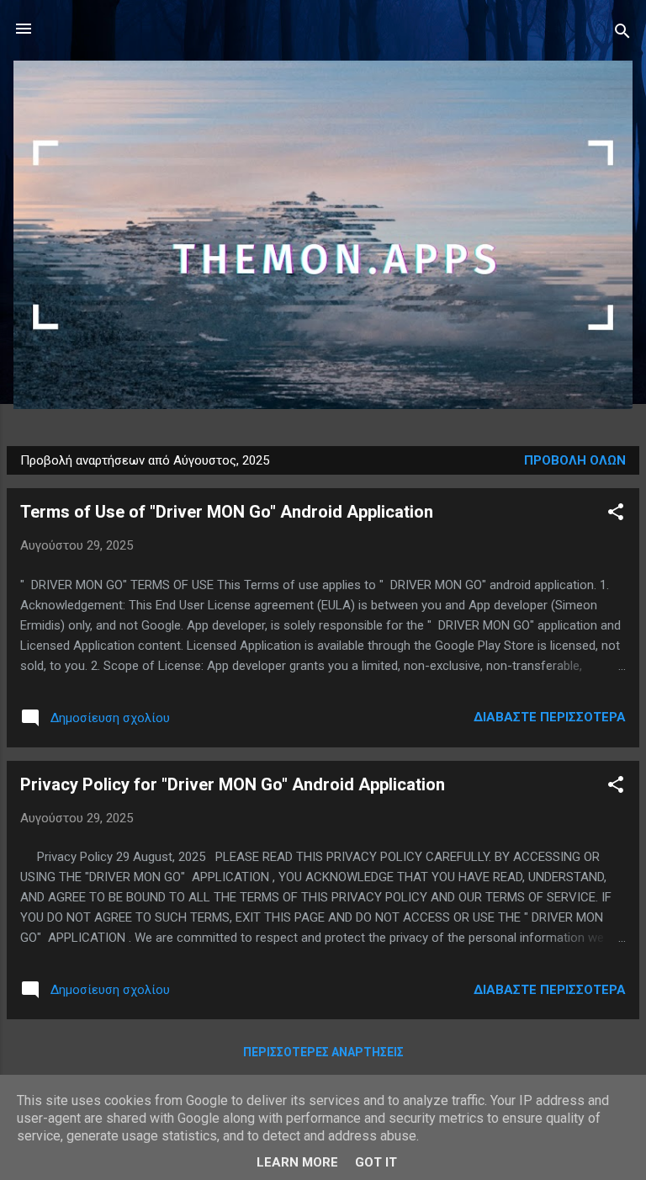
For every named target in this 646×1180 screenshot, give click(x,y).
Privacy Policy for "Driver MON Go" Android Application (232, 784)
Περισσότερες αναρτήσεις (323, 1052)
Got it (376, 1162)
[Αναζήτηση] (622, 34)
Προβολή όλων (575, 460)
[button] (616, 515)
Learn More (297, 1162)
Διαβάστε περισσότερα (550, 717)
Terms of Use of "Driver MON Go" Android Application (226, 512)
